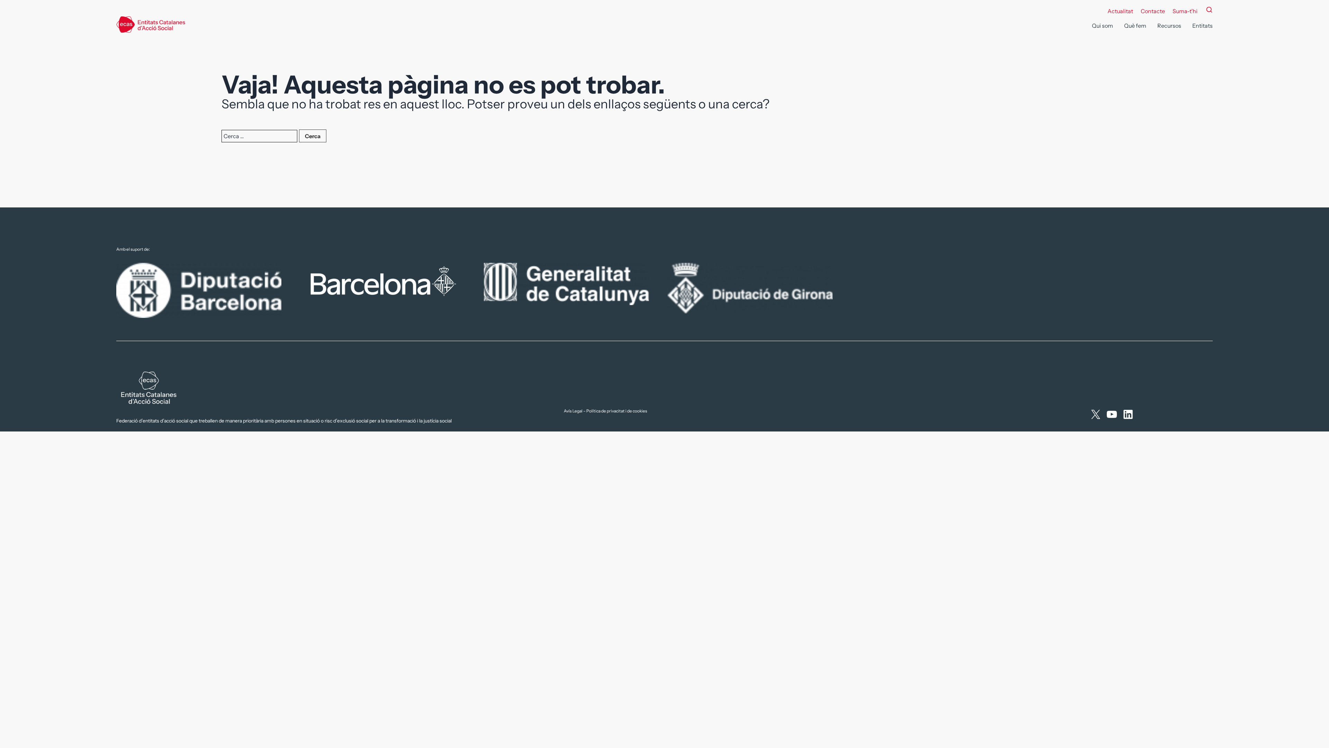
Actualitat (1120, 11)
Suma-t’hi (1185, 11)
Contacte (1153, 11)
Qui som (1102, 25)
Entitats (1202, 25)
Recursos (1169, 25)
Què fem (1135, 25)
